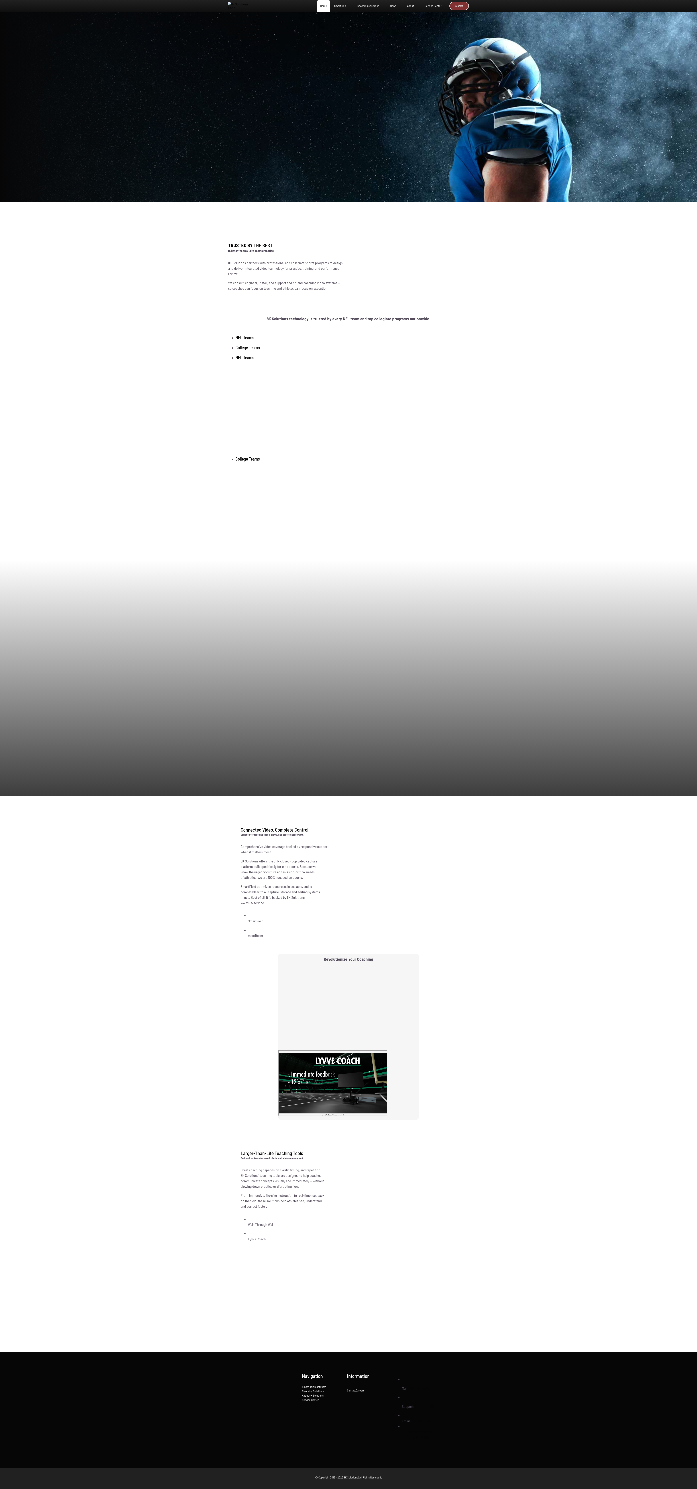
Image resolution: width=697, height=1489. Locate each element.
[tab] (352, 337)
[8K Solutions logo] (271, 1399)
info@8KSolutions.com (427, 1421)
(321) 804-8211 (424, 1406)
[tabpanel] (348, 408)
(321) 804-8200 (420, 1388)
